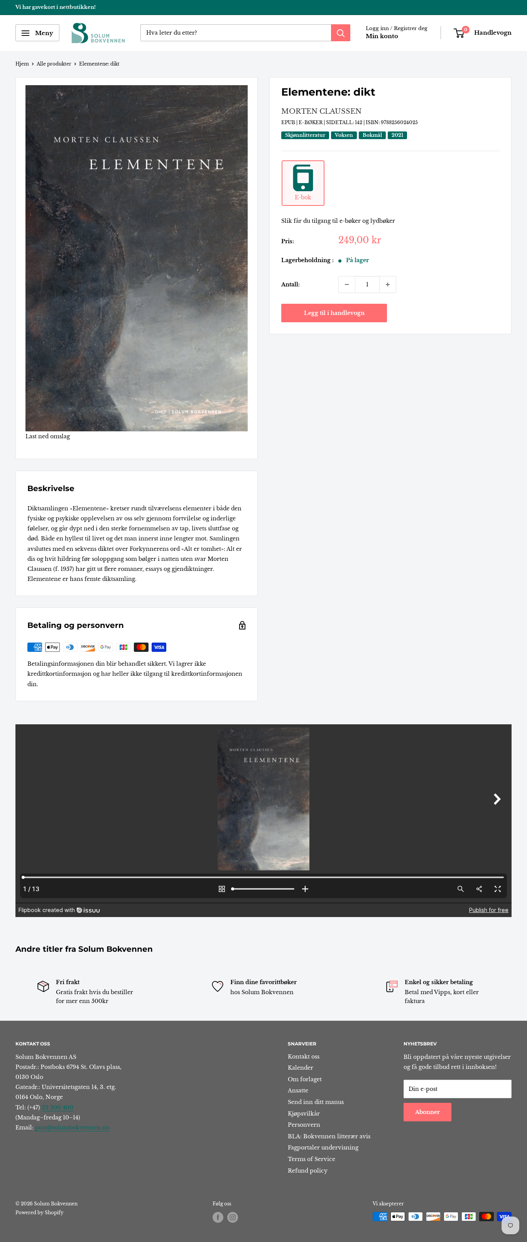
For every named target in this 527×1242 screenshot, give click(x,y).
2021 (397, 135)
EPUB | (290, 122)
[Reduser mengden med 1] (347, 284)
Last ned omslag (47, 436)
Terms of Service (311, 1159)
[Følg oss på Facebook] (218, 1217)
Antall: (290, 284)
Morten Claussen (321, 111)
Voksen (344, 135)
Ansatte (298, 1090)
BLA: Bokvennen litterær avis (329, 1136)
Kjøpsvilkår (304, 1113)
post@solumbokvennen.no (72, 1127)
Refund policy (308, 1170)
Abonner (427, 1112)
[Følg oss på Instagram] (232, 1217)
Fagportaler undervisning (323, 1147)
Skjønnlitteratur (305, 135)
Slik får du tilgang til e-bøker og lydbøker (338, 220)
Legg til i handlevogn (334, 313)
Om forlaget (305, 1079)
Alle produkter (54, 64)
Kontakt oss (303, 1056)
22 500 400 (57, 1107)
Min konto (382, 36)
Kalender (300, 1067)
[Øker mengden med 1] (388, 284)
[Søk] (340, 33)
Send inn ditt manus (316, 1102)
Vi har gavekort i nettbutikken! (55, 7)
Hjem (22, 64)
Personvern (304, 1124)
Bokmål (372, 135)
